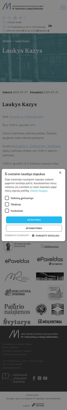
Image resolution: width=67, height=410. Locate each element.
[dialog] (33, 205)
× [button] (60, 172)
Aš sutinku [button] (34, 219)
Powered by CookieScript (17, 235)
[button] (45, 235)
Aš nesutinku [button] (34, 228)
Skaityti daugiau (39, 190)
